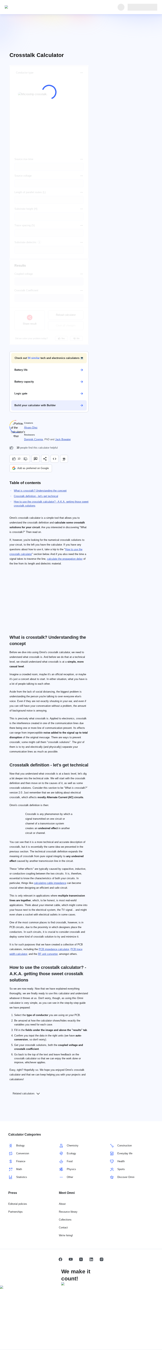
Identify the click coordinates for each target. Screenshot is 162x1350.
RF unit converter (47, 953)
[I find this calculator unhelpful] (26, 459)
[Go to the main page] (23, 7)
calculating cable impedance (50, 883)
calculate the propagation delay (65, 558)
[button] (49, 358)
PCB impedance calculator (54, 949)
